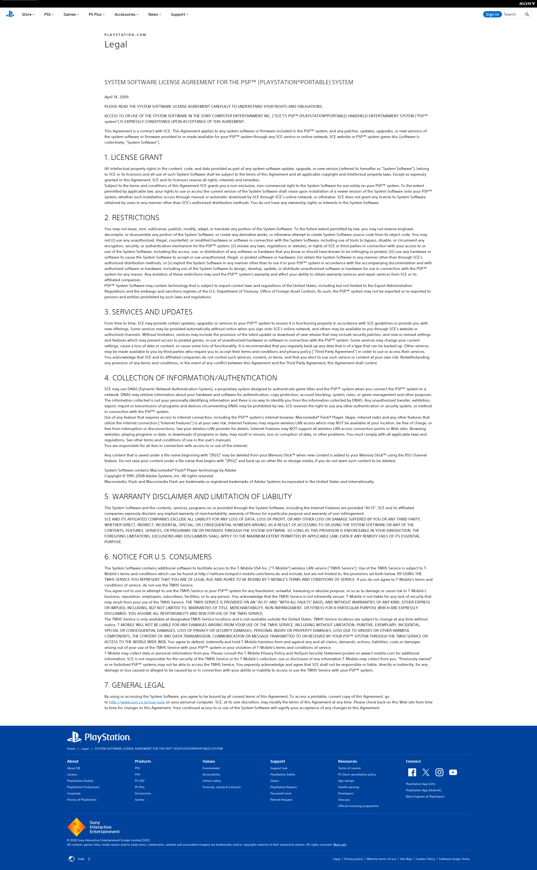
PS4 (137, 774)
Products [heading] (143, 761)
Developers (346, 793)
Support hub (278, 768)
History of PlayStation (81, 800)
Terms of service (349, 768)
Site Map (406, 859)
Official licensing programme (358, 806)
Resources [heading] (347, 761)
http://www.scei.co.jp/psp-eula (137, 702)
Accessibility (211, 774)
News (153, 14)
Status (274, 781)
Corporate (74, 793)
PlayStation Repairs (283, 787)
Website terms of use (381, 859)
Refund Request (281, 800)
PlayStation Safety (282, 774)
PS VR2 (139, 781)
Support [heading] (277, 761)
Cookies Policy (425, 859)
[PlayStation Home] (10, 14)
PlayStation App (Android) (423, 790)
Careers (72, 774)
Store (26, 14)
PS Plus (95, 14)
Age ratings (346, 781)
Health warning (348, 787)
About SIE (73, 768)
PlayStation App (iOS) (420, 784)
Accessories (125, 14)
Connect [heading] (413, 761)
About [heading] (72, 761)
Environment (211, 768)
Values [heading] (209, 761)
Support (178, 14)
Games (70, 14)
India (81, 859)
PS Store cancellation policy (357, 774)
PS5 (47, 14)
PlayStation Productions (83, 787)
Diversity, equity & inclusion (222, 787)
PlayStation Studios (80, 781)
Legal (85, 748)
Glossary (344, 800)
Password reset (280, 793)
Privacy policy (353, 859)
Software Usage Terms (454, 859)
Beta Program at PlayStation (425, 796)
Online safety (212, 781)
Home (71, 748)
